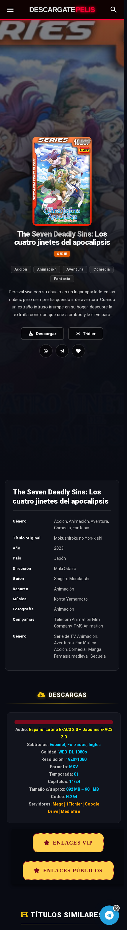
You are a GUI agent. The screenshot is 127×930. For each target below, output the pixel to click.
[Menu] (10, 10)
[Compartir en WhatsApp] (46, 351)
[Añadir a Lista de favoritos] (78, 351)
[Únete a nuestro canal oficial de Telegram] (109, 915)
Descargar (46, 333)
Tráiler (89, 333)
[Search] (114, 10)
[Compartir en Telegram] (62, 351)
